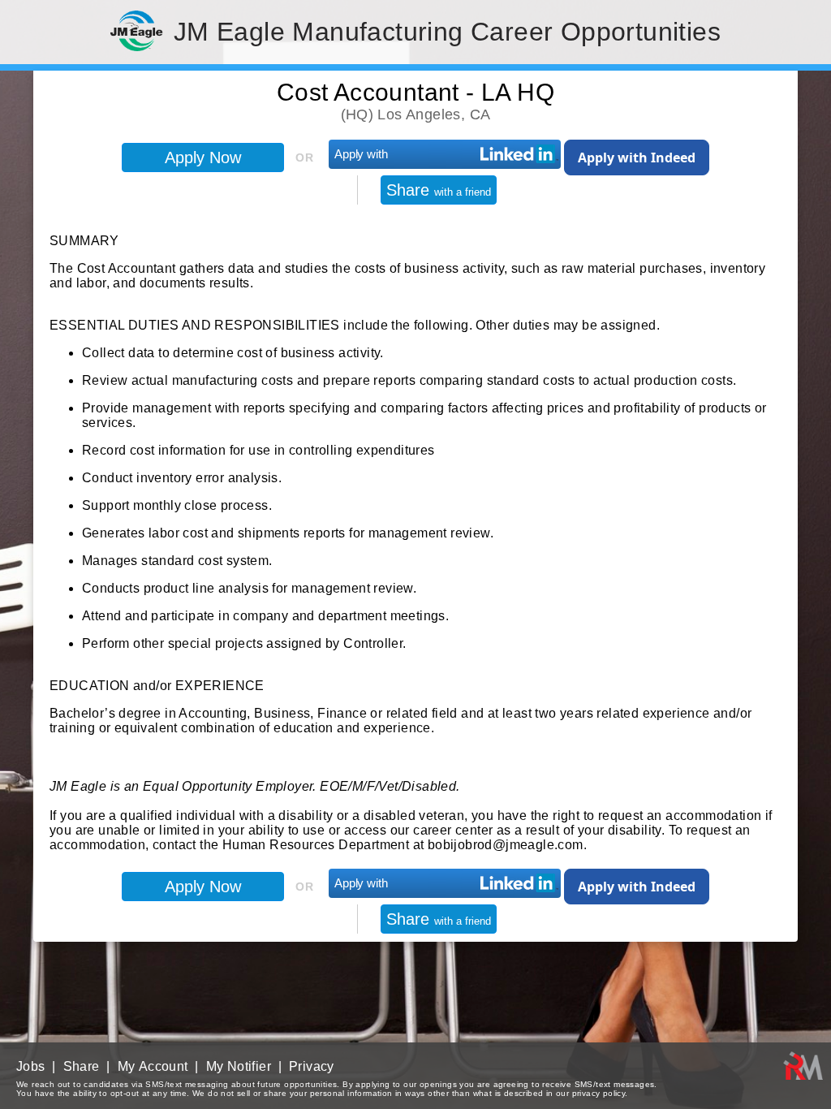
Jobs (30, 1066)
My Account (153, 1066)
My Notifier (238, 1066)
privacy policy (599, 1093)
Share (438, 190)
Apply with (361, 154)
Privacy (311, 1066)
